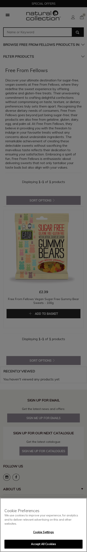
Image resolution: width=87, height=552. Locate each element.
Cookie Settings (43, 532)
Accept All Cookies (43, 544)
